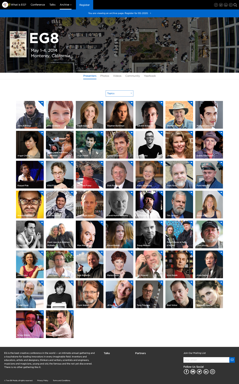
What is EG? (18, 4)
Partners (140, 353)
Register (84, 4)
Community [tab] (132, 75)
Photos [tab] (104, 75)
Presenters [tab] (89, 75)
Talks (52, 4)
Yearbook (150, 75)
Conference (38, 4)
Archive (64, 4)
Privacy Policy (42, 380)
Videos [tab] (117, 75)
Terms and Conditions (61, 380)
